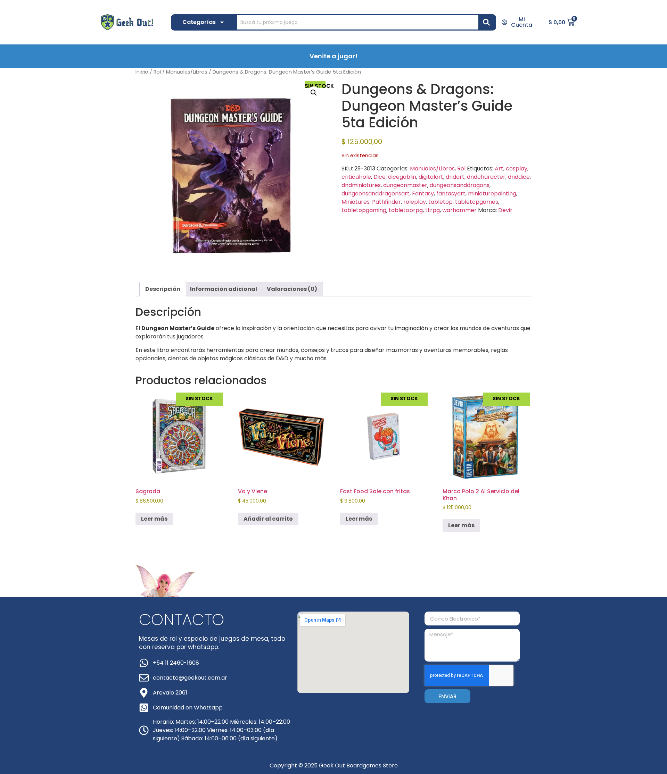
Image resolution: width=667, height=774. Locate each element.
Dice (379, 177)
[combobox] (357, 22)
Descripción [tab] (162, 289)
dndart (455, 177)
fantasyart (451, 193)
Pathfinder (386, 202)
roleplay (414, 202)
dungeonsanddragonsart (375, 193)
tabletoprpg (406, 210)
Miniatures (355, 202)
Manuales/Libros (186, 71)
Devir (505, 210)
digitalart (431, 177)
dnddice (519, 177)
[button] (313, 92)
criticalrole (356, 177)
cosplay (516, 169)
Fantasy (423, 193)
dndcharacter (486, 177)
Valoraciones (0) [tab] (292, 289)
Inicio (141, 71)
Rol (157, 71)
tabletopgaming (363, 210)
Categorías (199, 22)
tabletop (440, 202)
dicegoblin (402, 177)
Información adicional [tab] (223, 289)
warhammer (459, 210)
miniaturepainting (492, 193)
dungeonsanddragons (459, 185)
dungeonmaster (405, 185)
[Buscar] (487, 22)
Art (499, 169)
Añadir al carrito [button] (268, 519)
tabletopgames (476, 202)
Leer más (154, 519)
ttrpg (432, 210)
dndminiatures (361, 185)
